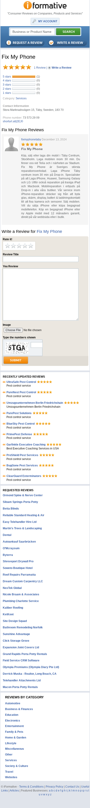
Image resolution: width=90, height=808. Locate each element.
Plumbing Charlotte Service (21, 601)
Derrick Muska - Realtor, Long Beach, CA (30, 673)
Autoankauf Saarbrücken (19, 541)
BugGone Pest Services (22, 465)
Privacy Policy (54, 786)
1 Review (40, 67)
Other (8, 754)
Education (11, 714)
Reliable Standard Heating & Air (23, 515)
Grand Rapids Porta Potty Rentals (25, 654)
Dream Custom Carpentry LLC (23, 581)
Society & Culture (16, 766)
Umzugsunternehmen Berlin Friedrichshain (34, 402)
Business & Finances (19, 709)
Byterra (8, 555)
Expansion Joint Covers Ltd (21, 647)
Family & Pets (14, 731)
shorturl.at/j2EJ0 (13, 121)
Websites (11, 777)
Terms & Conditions (31, 786)
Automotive (12, 703)
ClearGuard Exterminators (23, 476)
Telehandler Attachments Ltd (22, 680)
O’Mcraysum (11, 548)
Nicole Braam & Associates (21, 594)
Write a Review (61, 67)
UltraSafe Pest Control (21, 382)
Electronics (12, 720)
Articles (14, 790)
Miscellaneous (14, 748)
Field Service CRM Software (21, 660)
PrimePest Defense (19, 434)
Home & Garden (15, 737)
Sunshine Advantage (16, 634)
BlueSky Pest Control (20, 423)
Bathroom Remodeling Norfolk (23, 627)
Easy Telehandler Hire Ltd (19, 522)
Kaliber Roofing (13, 607)
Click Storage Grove (16, 640)
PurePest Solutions (19, 413)
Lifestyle (10, 743)
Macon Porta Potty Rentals (20, 687)
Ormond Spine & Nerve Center (23, 495)
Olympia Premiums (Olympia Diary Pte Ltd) (31, 667)
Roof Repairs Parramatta (19, 574)
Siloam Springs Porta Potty (20, 502)
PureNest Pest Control (21, 392)
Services (21, 98)
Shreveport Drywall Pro (18, 561)
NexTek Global (12, 588)
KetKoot (8, 614)
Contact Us (72, 786)
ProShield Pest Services (22, 455)
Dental (7, 535)
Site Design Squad (15, 621)
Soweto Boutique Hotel (18, 568)
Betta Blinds (11, 508)
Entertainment (14, 726)
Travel (9, 771)
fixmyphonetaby (31, 139)
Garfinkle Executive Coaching (25, 444)
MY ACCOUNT (47, 21)
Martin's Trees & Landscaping (22, 528)
